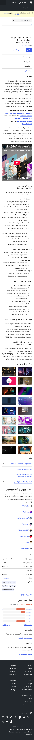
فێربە (30, 680)
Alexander (25, 524)
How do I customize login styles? (21, 464)
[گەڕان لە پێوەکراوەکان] (14, 20)
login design (12, 586)
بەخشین (13, 686)
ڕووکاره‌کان (13, 668)
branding (12, 582)
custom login (5, 582)
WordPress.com (26, 695)
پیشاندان (13, 665)
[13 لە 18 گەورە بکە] (30, 428)
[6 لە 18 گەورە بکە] (14, 389)
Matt (30, 698)
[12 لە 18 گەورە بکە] (14, 419)
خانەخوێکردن (28, 671)
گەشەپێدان (27, 66)
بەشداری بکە (12, 680)
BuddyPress (27, 705)
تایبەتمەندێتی (28, 674)
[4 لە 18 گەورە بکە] (14, 379)
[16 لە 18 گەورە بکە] (14, 438)
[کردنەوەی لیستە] (3, 2)
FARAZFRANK (24, 548)
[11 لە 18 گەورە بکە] (30, 419)
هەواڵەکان (29, 668)
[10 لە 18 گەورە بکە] (14, 409)
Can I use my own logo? (24, 469)
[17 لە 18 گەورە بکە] (30, 448)
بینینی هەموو (6, 624)
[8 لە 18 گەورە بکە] (14, 399)
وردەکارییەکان (26, 56)
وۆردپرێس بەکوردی (22, 713)
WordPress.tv (27, 689)
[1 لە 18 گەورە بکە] (30, 369)
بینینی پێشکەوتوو (26, 594)
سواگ (13, 689)
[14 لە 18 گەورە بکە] (14, 428)
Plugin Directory (27, 8)
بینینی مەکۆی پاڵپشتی (25, 638)
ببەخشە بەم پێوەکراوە (25, 654)
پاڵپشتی (29, 683)
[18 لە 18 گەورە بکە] (14, 448)
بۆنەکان (14, 683)
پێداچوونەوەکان (25, 61)
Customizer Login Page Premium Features (23, 117)
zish (27, 542)
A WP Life (24, 45)
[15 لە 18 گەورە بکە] (30, 438)
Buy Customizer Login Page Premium (24, 122)
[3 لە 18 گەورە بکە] (30, 379)
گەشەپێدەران (28, 686)
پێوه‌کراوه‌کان (12, 671)
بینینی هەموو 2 (5, 578)
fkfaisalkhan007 (23, 530)
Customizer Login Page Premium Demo (18, 113)
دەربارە (30, 665)
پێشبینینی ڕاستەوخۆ (18, 50)
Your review (28, 624)
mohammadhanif (23, 518)
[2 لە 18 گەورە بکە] (14, 369)
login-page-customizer (8, 590)
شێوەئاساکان (12, 674)
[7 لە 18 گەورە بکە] (30, 399)
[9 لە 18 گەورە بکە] (30, 409)
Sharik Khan (24, 536)
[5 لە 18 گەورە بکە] (30, 389)
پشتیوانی (28, 70)
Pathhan (26, 512)
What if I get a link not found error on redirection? (23, 482)
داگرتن (29, 50)
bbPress (28, 701)
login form (5, 586)
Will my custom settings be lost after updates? (24, 475)
